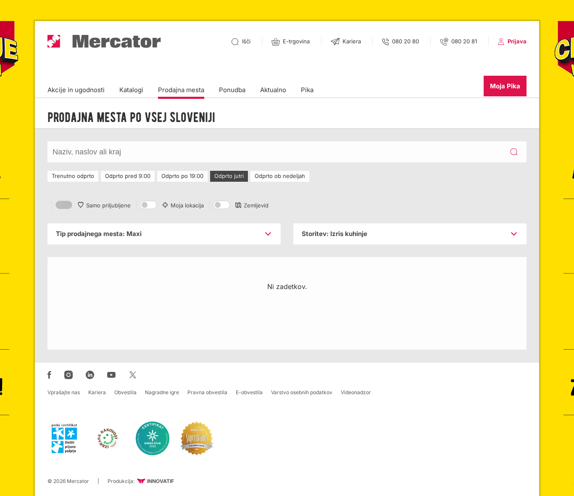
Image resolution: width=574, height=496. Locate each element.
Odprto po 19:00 (182, 175)
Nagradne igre (162, 392)
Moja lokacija (187, 205)
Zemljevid (256, 205)
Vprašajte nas (63, 392)
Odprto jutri (229, 175)
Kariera (97, 392)
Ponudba (232, 90)
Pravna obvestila (207, 392)
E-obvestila (249, 392)
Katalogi (131, 90)
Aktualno (273, 90)
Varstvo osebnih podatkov (301, 392)
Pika (307, 90)
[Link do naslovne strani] (104, 41)
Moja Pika (505, 86)
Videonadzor (356, 392)
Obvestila (125, 392)
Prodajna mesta (181, 90)
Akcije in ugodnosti (76, 90)
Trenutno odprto (73, 175)
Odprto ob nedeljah (280, 175)
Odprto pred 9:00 (127, 175)
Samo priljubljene (108, 205)
